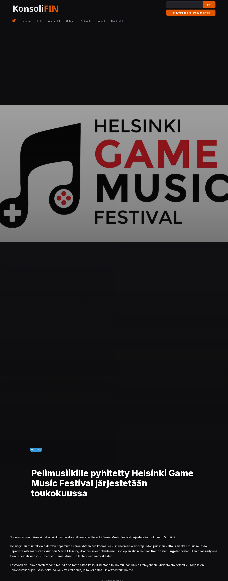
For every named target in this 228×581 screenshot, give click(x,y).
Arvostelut (54, 21)
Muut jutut (117, 21)
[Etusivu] (44, 8)
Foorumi (26, 21)
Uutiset (70, 21)
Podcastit (85, 21)
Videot (101, 21)
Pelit (39, 21)
